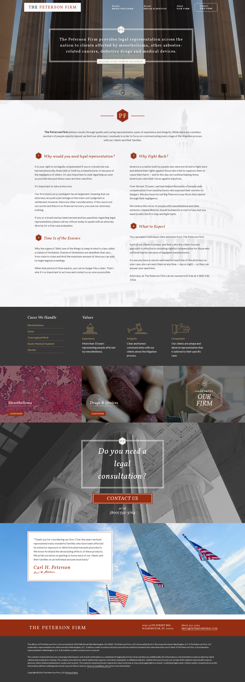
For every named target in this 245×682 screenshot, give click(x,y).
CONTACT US (122, 498)
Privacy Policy (72, 672)
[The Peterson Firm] (52, 7)
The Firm (206, 8)
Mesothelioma (123, 8)
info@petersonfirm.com (200, 629)
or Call (122, 511)
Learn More (16, 414)
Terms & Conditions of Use (99, 666)
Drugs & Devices (155, 8)
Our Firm (183, 8)
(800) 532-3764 (191, 625)
